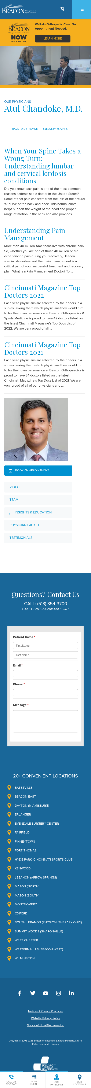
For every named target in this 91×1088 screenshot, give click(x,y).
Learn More (53, 38)
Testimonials (21, 538)
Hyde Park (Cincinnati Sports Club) (44, 859)
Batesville (24, 788)
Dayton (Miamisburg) (32, 805)
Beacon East (25, 796)
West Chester (26, 940)
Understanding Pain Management (34, 234)
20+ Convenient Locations (45, 776)
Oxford (21, 913)
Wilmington (25, 958)
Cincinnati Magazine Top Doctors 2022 (42, 291)
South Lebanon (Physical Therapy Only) (48, 922)
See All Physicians (55, 128)
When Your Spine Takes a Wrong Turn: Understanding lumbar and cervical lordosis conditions (42, 165)
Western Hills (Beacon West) (39, 949)
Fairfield (22, 832)
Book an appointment (31, 470)
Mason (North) (27, 886)
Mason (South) (27, 895)
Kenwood (23, 868)
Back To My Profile (25, 128)
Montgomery (26, 904)
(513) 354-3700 (52, 603)
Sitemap (55, 1044)
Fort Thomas (26, 850)
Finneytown (25, 841)
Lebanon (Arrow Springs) (36, 877)
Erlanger (23, 814)
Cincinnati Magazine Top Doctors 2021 (42, 348)
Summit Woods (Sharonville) (39, 931)
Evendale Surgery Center (37, 823)
